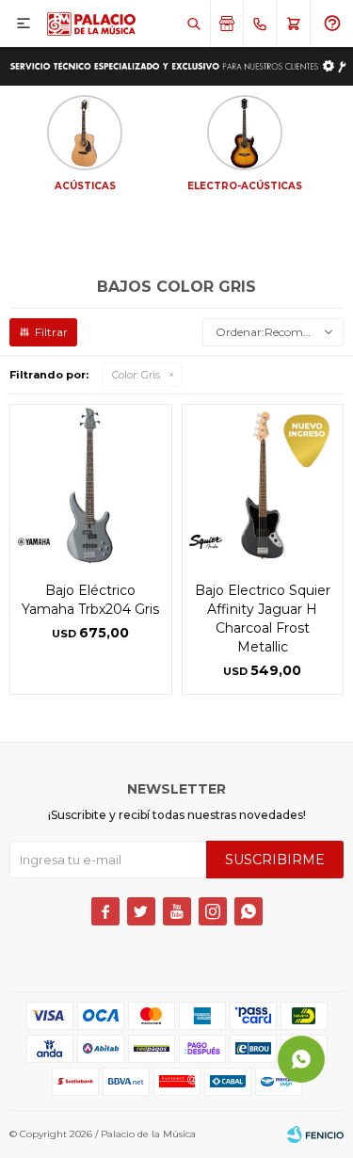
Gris (136, 374)
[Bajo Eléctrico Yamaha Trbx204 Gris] (90, 485)
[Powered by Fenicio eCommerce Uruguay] (315, 1134)
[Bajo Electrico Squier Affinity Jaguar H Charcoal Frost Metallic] (263, 485)
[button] (193, 23)
